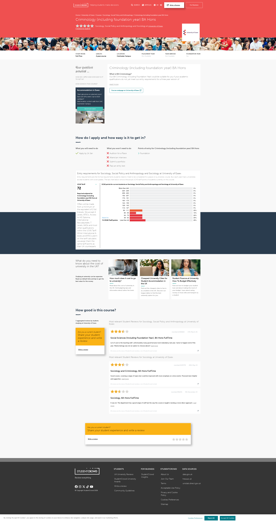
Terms (163, 483)
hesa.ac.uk (187, 479)
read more (113, 84)
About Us (165, 474)
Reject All (211, 518)
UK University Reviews (123, 474)
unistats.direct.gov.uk (192, 483)
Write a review (83, 350)
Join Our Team (167, 479)
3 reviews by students (83, 29)
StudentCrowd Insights (147, 475)
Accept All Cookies (227, 518)
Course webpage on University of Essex (125, 90)
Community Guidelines (124, 491)
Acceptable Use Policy (170, 488)
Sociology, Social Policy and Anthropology (118, 15)
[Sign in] (161, 5)
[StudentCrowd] (80, 5)
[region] (138, 518)
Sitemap (164, 504)
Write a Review (175, 5)
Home (78, 15)
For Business (194, 5)
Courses (98, 15)
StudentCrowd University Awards (125, 480)
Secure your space (90, 109)
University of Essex (88, 15)
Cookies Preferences (170, 500)
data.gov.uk (187, 474)
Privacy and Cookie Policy (169, 493)
